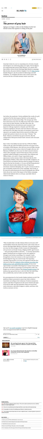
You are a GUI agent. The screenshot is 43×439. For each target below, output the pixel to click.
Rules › (39, 337)
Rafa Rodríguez (21, 55)
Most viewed (4, 417)
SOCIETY (4, 21)
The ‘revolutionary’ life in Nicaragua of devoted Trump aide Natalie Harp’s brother (16, 427)
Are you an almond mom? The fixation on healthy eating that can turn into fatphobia (24, 351)
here (26, 360)
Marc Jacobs (35, 71)
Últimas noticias (5, 401)
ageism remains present (30, 269)
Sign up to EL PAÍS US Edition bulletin (11, 334)
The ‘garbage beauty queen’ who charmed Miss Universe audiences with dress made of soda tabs (24, 344)
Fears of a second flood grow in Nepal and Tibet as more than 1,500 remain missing (20, 407)
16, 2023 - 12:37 (21, 56)
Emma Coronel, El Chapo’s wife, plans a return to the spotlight (13, 425)
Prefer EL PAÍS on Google (37, 59)
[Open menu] (2, 11)
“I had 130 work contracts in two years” (9, 423)
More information (6, 360)
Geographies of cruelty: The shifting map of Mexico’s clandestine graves (18, 409)
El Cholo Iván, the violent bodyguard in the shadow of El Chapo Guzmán (14, 421)
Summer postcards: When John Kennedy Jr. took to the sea (12, 419)
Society (4, 16)
